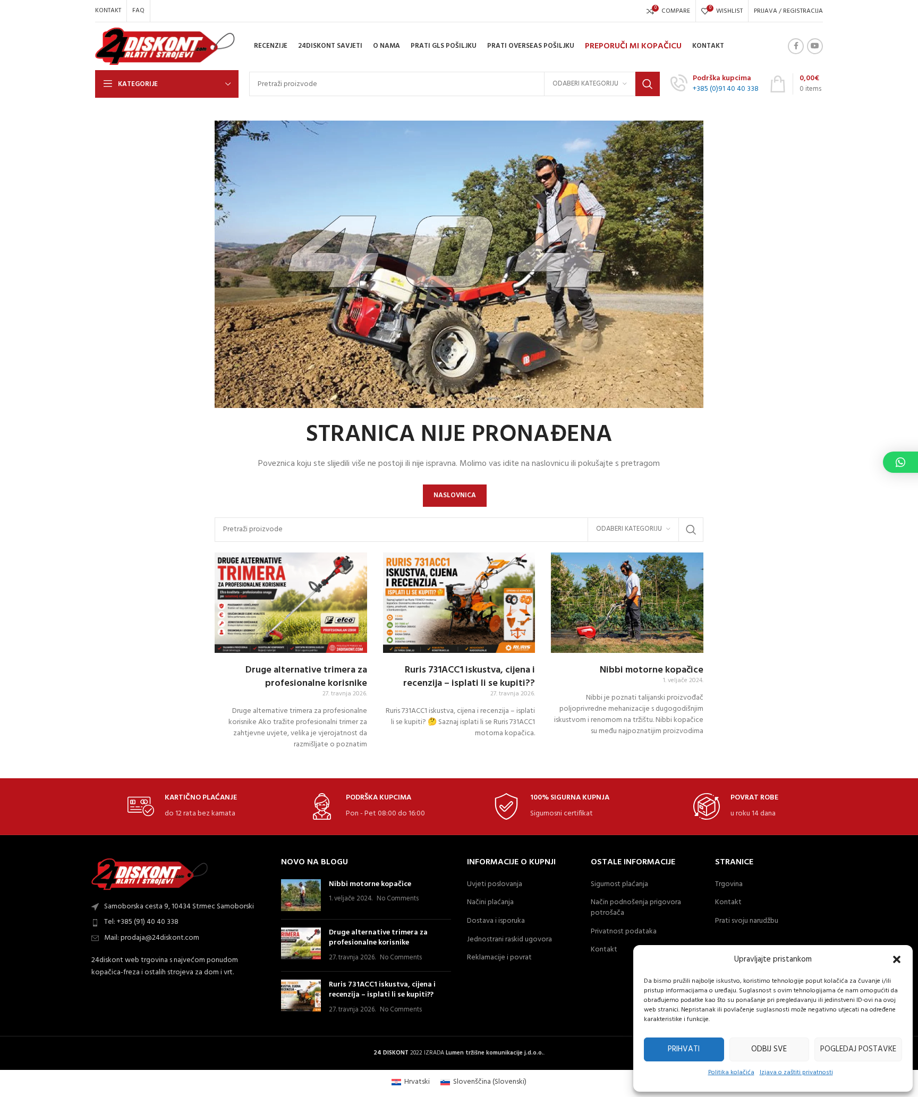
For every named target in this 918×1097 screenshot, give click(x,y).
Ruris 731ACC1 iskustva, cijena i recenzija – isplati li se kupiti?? (469, 676)
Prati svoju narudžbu (746, 921)
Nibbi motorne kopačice (651, 670)
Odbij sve (769, 1049)
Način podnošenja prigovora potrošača (636, 907)
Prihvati (684, 1049)
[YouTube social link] (815, 46)
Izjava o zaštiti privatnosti (796, 1072)
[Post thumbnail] (301, 895)
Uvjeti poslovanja (494, 884)
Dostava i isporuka (496, 921)
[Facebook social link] (796, 46)
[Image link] (149, 874)
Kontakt (604, 950)
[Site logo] (165, 46)
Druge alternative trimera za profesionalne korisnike (306, 676)
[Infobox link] (714, 84)
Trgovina (729, 884)
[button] (896, 959)
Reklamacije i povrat (499, 958)
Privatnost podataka (624, 931)
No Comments (398, 899)
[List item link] (180, 922)
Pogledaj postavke (858, 1049)
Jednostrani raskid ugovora (509, 939)
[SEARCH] (647, 84)
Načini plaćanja (490, 902)
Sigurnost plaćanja (619, 884)
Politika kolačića (731, 1072)
